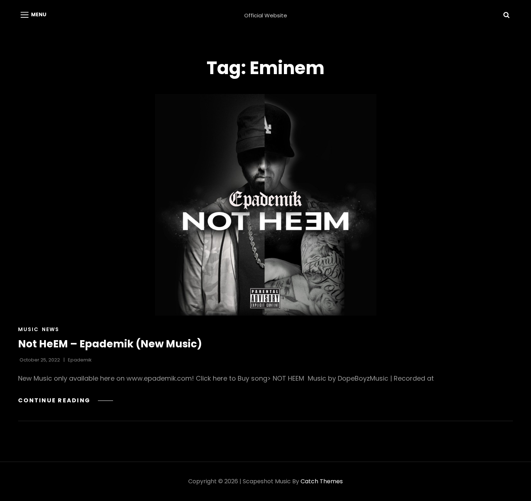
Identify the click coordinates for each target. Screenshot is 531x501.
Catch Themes (322, 481)
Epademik (80, 359)
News (50, 329)
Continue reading (65, 400)
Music (28, 329)
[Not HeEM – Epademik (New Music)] (265, 205)
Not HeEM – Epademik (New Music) (110, 344)
